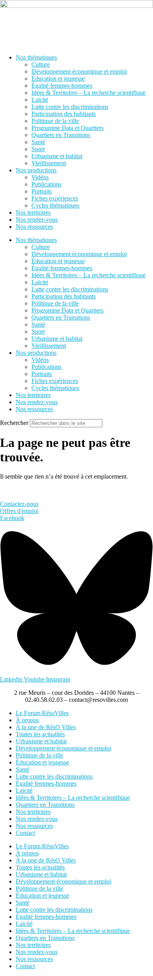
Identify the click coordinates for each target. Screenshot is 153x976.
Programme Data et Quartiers (67, 128)
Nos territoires (33, 212)
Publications (46, 184)
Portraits (41, 191)
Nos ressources (34, 226)
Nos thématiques (36, 57)
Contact (25, 833)
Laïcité (39, 99)
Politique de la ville (55, 120)
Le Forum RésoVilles (42, 713)
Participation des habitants (63, 113)
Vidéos (40, 177)
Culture (40, 64)
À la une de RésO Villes (46, 727)
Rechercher (15, 422)
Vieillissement (48, 163)
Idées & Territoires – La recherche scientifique (88, 92)
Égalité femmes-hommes (61, 85)
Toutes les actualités (40, 734)
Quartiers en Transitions (60, 135)
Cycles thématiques (55, 205)
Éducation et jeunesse (58, 78)
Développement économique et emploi (79, 71)
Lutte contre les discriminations (69, 106)
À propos (27, 720)
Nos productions (36, 170)
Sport (38, 149)
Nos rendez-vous (37, 219)
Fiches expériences (54, 198)
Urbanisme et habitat (56, 156)
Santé (38, 142)
